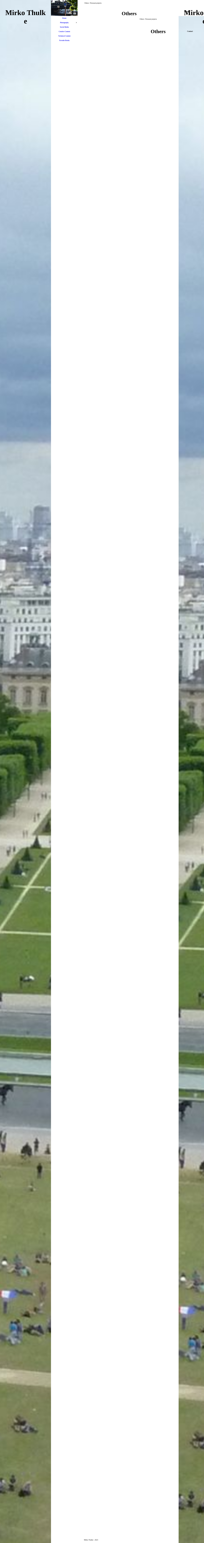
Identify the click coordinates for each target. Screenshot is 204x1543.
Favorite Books (64, 40)
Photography (64, 22)
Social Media (64, 27)
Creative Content (64, 31)
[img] (25, 771)
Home (64, 18)
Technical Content (64, 36)
